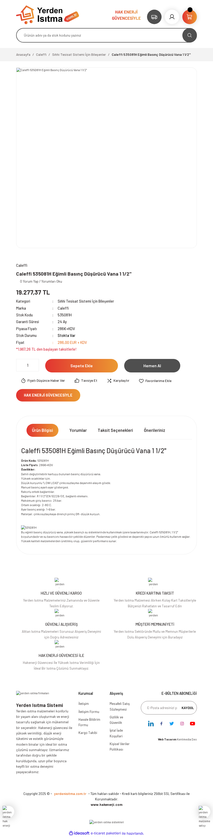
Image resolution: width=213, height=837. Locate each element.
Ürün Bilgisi (42, 430)
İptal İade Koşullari (116, 733)
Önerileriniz (154, 430)
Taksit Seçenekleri (115, 430)
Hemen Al (152, 365)
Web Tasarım (167, 739)
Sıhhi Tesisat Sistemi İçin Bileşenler (86, 301)
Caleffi (63, 308)
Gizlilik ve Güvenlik (116, 720)
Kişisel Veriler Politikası (120, 746)
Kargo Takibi (87, 733)
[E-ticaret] (106, 833)
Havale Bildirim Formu (89, 722)
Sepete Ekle (81, 365)
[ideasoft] (79, 833)
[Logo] (47, 14)
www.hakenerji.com (107, 804)
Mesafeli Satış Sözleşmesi (120, 706)
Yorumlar (78, 430)
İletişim (83, 704)
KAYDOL (188, 708)
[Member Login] (172, 17)
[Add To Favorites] (155, 381)
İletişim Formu (88, 712)
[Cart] (189, 17)
